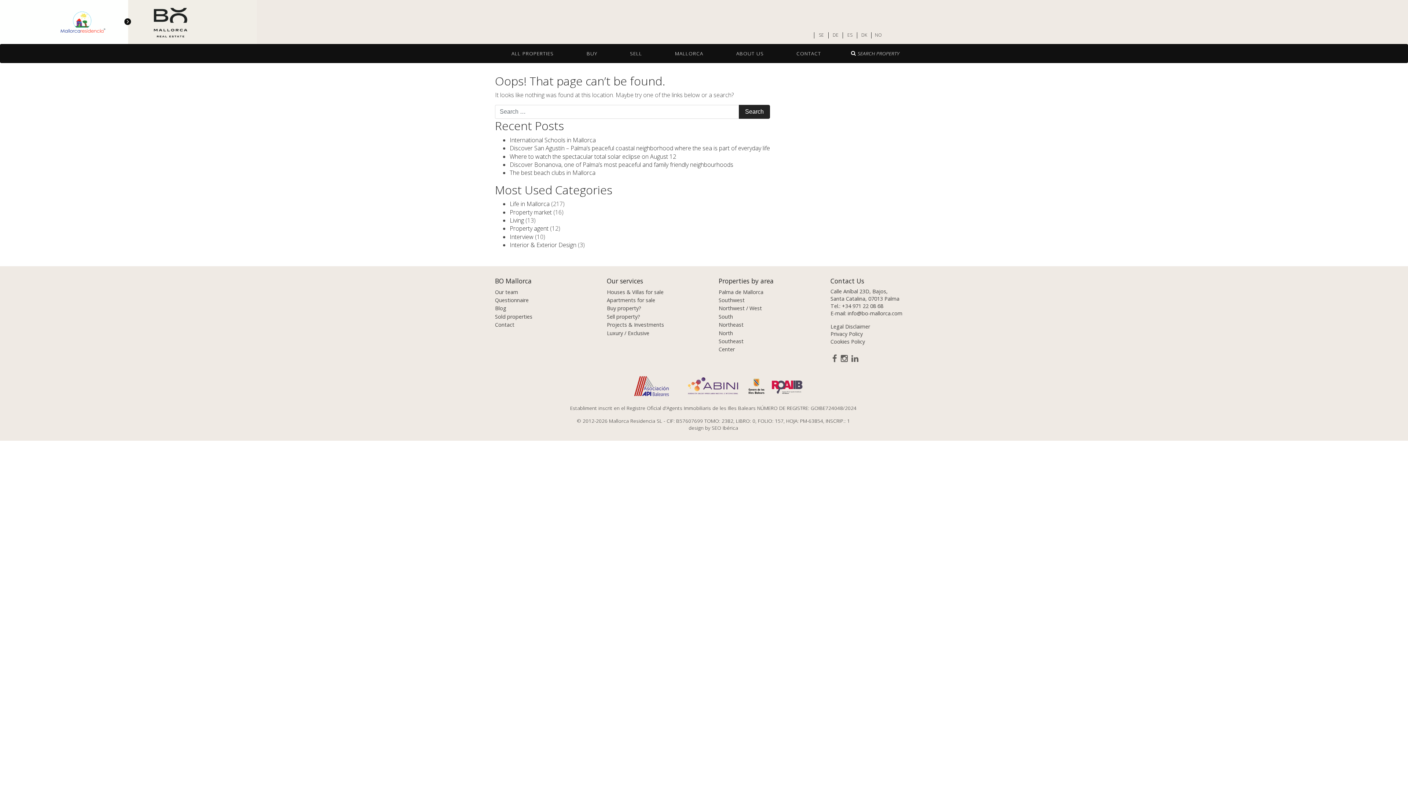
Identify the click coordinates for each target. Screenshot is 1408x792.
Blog (500, 308)
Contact (808, 53)
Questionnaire (512, 300)
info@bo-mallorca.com (875, 313)
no (878, 35)
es (849, 35)
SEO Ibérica (725, 427)
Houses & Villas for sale (635, 292)
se (821, 35)
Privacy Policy (846, 333)
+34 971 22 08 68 (862, 305)
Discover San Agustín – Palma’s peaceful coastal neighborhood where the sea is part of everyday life (640, 148)
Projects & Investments (635, 324)
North (726, 333)
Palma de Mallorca (741, 292)
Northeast (731, 324)
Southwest (732, 300)
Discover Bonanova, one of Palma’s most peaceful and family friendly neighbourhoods (621, 165)
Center (727, 349)
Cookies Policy (847, 341)
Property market (531, 212)
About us (750, 53)
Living (517, 220)
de (836, 35)
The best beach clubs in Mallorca (552, 173)
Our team (506, 292)
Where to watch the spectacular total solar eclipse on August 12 (593, 157)
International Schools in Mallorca (553, 140)
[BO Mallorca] (128, 22)
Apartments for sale (631, 300)
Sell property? (623, 316)
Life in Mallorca (530, 204)
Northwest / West (740, 308)
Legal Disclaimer (850, 326)
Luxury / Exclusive (628, 333)
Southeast (731, 341)
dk (864, 35)
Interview (522, 237)
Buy (592, 53)
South (726, 316)
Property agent (529, 228)
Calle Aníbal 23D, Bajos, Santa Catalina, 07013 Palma (864, 295)
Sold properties (513, 316)
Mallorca (689, 53)
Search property (878, 53)
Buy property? (624, 308)
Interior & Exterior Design (543, 245)
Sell (636, 53)
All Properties (532, 53)
